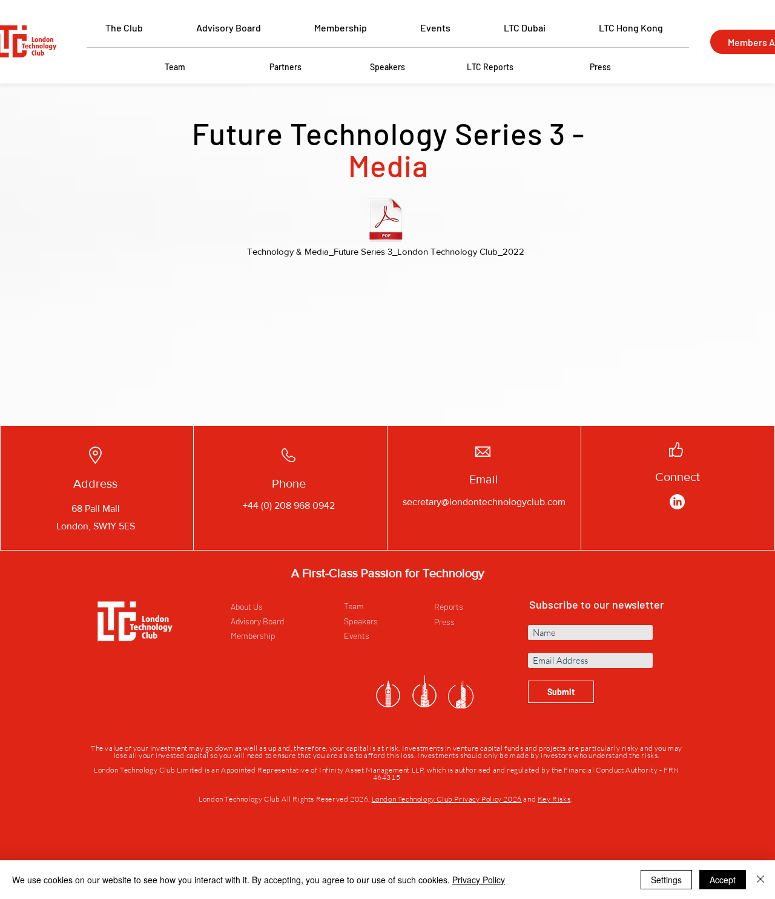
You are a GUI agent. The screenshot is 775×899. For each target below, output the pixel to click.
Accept (723, 880)
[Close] (760, 879)
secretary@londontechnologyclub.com (484, 502)
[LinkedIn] (677, 501)
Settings (666, 880)
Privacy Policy (478, 880)
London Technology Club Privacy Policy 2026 (447, 798)
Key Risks (554, 798)
